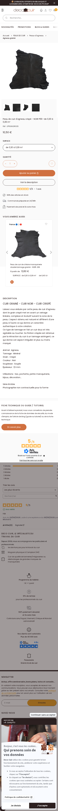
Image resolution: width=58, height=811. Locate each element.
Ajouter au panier (28, 173)
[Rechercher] (6, 18)
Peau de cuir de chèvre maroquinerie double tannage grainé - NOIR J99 (26, 265)
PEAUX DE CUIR (19, 35)
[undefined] (44, 456)
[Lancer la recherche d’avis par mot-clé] (56, 496)
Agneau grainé (9, 38)
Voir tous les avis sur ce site (31, 460)
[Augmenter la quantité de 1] (15, 163)
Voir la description (29, 182)
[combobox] (29, 147)
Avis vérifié (10, 509)
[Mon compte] (46, 10)
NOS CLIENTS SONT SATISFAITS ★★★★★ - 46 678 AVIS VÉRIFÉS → (29, 2)
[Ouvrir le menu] (3, 10)
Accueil (6, 35)
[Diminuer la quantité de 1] (4, 163)
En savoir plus (14, 427)
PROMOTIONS (24, 27)
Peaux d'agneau (36, 35)
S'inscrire (42, 703)
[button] (41, 10)
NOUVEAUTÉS (7, 27)
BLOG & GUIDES (42, 27)
